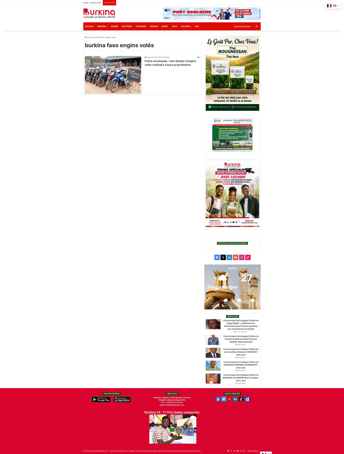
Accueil (89, 26)
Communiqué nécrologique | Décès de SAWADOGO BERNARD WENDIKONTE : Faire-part (240, 365)
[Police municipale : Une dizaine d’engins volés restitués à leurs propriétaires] (113, 75)
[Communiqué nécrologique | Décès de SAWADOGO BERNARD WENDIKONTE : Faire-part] (213, 366)
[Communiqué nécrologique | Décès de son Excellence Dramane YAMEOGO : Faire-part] (213, 353)
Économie (141, 26)
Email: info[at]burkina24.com (172, 405)
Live (197, 26)
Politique (127, 26)
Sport (165, 26)
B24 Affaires (253, 451)
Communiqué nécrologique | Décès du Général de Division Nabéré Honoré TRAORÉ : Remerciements (241, 339)
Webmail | (171, 400)
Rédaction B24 (152, 57)
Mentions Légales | (162, 397)
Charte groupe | (177, 397)
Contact (187, 397)
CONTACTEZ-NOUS (242, 26)
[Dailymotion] (247, 401)
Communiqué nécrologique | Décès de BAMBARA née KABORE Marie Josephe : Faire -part (241, 378)
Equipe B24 (180, 400)
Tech (174, 26)
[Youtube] (229, 401)
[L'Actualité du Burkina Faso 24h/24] (99, 13)
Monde (114, 26)
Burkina (101, 26)
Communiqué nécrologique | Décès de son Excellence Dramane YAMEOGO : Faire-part (240, 352)
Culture (185, 26)
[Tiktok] (241, 401)
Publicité (162, 400)
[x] (223, 401)
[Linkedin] (235, 401)
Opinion (154, 26)
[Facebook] (218, 401)
